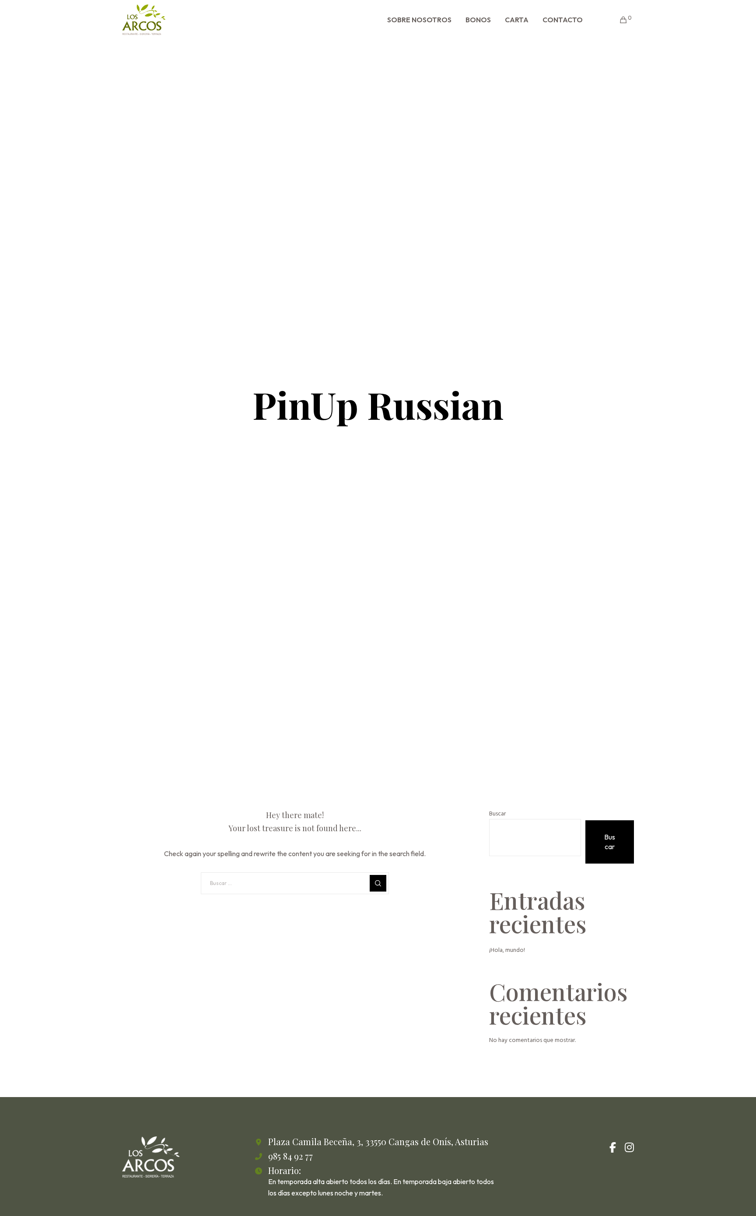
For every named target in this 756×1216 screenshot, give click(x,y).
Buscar (497, 813)
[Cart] (618, 19)
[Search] (378, 883)
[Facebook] (612, 1146)
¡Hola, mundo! (507, 950)
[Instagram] (628, 1146)
